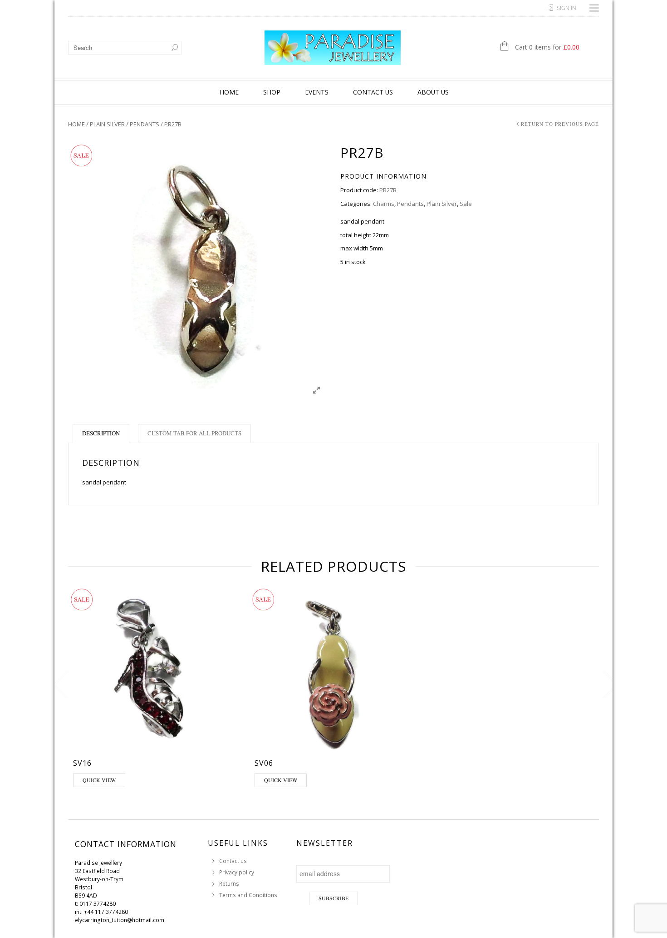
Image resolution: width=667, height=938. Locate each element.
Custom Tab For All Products (194, 433)
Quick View (99, 779)
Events (317, 92)
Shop (271, 92)
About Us (433, 92)
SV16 (82, 763)
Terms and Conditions (248, 895)
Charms (383, 204)
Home (229, 92)
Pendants (144, 124)
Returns (229, 884)
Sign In (566, 8)
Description (101, 433)
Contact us (373, 92)
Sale (466, 204)
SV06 (264, 763)
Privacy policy (236, 872)
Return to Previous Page (560, 123)
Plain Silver (107, 124)
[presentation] (59, 685)
